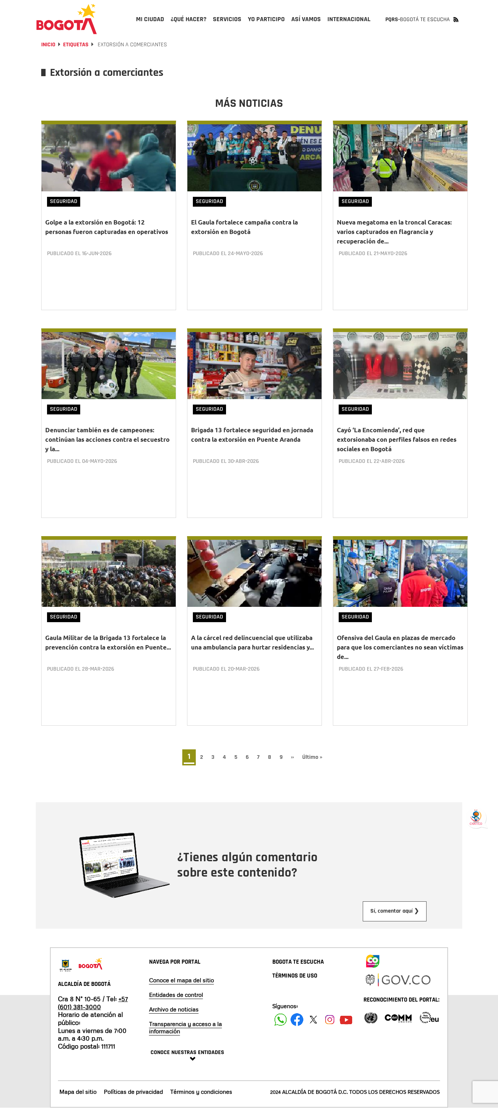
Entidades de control (176, 994)
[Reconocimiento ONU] (370, 1017)
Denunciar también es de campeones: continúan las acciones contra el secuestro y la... (107, 439)
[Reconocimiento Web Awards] (429, 1017)
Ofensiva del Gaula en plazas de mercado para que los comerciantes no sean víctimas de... (400, 647)
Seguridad (63, 201)
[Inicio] (67, 19)
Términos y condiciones (201, 1091)
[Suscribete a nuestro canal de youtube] (346, 1019)
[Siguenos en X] (313, 1019)
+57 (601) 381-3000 (93, 1003)
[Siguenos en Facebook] (280, 1019)
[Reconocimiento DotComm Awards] (398, 1017)
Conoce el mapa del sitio (181, 980)
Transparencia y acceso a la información (185, 1027)
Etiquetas (76, 44)
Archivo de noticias (174, 1009)
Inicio (48, 44)
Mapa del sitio (78, 1091)
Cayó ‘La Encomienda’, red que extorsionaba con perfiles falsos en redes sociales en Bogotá (396, 439)
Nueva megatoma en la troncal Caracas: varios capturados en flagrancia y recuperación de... (394, 231)
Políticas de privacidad (133, 1091)
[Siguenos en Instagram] (329, 1019)
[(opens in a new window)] (372, 959)
